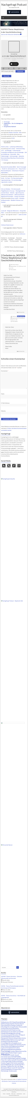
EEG (11, 1022)
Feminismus (5, 1032)
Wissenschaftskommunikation (11, 1049)
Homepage (7, 121)
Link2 (13, 148)
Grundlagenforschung (8, 1043)
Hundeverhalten (15, 1036)
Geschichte (18, 239)
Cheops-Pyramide (19, 196)
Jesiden (13, 1051)
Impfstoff (18, 1058)
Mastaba (21, 198)
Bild (14, 167)
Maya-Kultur (22, 168)
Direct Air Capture (6, 1060)
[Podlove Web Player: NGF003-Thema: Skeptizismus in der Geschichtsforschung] (14, 55)
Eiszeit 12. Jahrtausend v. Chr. (10, 168)
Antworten (21, 312)
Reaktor (16, 1027)
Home (4, 1093)
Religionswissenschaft (17, 1046)
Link (13, 138)
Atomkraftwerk (19, 1024)
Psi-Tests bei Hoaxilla (16, 178)
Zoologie (23, 1058)
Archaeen (15, 1069)
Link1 (9, 148)
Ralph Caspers (18, 1053)
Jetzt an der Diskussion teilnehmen (10, 34)
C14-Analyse (4, 160)
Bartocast (18, 1043)
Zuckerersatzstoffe (17, 1061)
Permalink (13, 269)
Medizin (5, 1054)
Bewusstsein (14, 1041)
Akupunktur (15, 1028)
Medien (11, 1053)
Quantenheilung (5, 1036)
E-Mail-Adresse (5, 403)
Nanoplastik (4, 1038)
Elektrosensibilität (18, 1032)
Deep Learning (16, 1030)
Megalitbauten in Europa (7, 191)
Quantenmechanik (6, 1030)
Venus (20, 1069)
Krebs (11, 1032)
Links (24, 1093)
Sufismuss (22, 234)
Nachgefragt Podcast (14, 4)
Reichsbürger (5, 1071)
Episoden (8, 1093)
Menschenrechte (20, 1051)
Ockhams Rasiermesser (7, 225)
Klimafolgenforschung (13, 1033)
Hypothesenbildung (18, 1022)
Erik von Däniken (5, 189)
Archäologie (8, 150)
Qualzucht (4, 1048)
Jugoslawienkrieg (5, 180)
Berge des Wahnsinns (13, 210)
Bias (18, 154)
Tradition (9, 1066)
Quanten (11, 1044)
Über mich (13, 1093)
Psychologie (6, 1051)
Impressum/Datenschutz (14, 1095)
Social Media (5, 1064)
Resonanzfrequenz (6, 170)
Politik (18, 1057)
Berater (12, 1064)
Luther (6, 241)
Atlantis (12, 192)
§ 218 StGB (13, 1057)
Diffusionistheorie (19, 194)
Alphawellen (4, 172)
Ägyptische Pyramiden (7, 196)
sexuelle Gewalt (16, 1060)
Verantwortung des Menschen (9, 1035)
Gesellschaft (17, 1064)
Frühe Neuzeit (16, 150)
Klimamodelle (23, 1027)
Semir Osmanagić (21, 167)
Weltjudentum (5, 1022)
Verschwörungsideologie (8, 1058)
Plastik (3, 1033)
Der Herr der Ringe (17, 1066)
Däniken (11, 239)
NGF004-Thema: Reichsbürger (16, 251)
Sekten (22, 1063)
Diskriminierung (15, 1063)
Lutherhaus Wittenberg (16, 146)
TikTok (9, 1041)
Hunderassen (5, 1044)
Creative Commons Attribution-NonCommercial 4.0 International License (14, 1081)
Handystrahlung (12, 1038)
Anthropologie (14, 156)
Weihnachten (5, 1040)
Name (2, 394)
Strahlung (4, 1041)
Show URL (6, 76)
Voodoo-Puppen (5, 1063)
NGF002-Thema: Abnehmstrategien (13, 247)
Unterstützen (19, 1093)
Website (3, 411)
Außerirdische (22, 1038)
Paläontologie (5, 156)
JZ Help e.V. (22, 1035)
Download (20, 71)
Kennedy (3, 1066)
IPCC (23, 1064)
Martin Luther (5, 146)
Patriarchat (8, 1046)
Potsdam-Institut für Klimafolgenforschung (11, 1026)
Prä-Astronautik (15, 189)
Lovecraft (3, 210)
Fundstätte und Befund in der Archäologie (12, 152)
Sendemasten (13, 1071)
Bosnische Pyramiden (7, 167)
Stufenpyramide (5, 200)
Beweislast (4, 1068)
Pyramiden (23, 241)
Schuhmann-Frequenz (18, 170)
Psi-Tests (7, 178)
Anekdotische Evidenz (13, 1048)
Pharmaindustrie (6, 1025)
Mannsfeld (13, 154)
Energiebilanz (8, 1069)
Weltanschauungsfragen (17, 1040)
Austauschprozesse (6, 1028)
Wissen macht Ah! (12, 1068)
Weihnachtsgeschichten (8, 1024)
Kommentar (4, 371)
